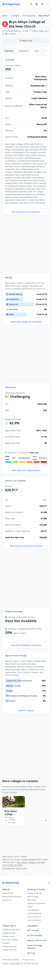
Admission (24, 50)
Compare (6, 943)
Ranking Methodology (11, 896)
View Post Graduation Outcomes (26, 645)
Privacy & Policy (29, 960)
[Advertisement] (26, 244)
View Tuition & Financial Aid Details (26, 546)
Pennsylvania (40, 79)
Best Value (31, 900)
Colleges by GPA (8, 933)
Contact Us (6, 900)
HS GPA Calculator (34, 935)
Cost (37, 50)
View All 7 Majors (26, 710)
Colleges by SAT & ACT (11, 929)
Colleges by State (9, 949)
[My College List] (42, 4)
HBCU (29, 906)
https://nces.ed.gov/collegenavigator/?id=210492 (24, 859)
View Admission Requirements (26, 470)
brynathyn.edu (38, 85)
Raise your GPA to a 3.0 (36, 940)
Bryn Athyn (40, 76)
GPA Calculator (33, 930)
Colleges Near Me (9, 946)
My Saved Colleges (10, 939)
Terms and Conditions (10, 960)
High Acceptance (34, 913)
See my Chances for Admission (26, 212)
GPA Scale (31, 953)
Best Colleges (32, 896)
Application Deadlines (36, 903)
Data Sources (7, 893)
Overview (9, 50)
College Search (8, 936)
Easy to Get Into (34, 916)
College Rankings (34, 893)
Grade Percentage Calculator (34, 946)
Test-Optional (33, 910)
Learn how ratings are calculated (26, 321)
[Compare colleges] (36, 4)
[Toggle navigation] (48, 4)
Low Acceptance (34, 920)
